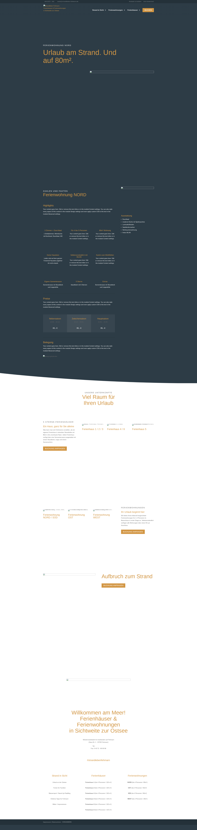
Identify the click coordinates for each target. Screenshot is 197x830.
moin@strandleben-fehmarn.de (101, 752)
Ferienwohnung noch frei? (60, 109)
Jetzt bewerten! (148, 1)
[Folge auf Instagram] (100, 766)
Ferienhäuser (132, 10)
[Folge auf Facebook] (96, 766)
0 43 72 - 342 (100, 746)
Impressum (47, 822)
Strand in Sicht (98, 10)
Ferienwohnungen (115, 10)
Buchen (148, 10)
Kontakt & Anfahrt (135, 1)
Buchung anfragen (55, 363)
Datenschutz (56, 822)
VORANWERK (67, 822)
